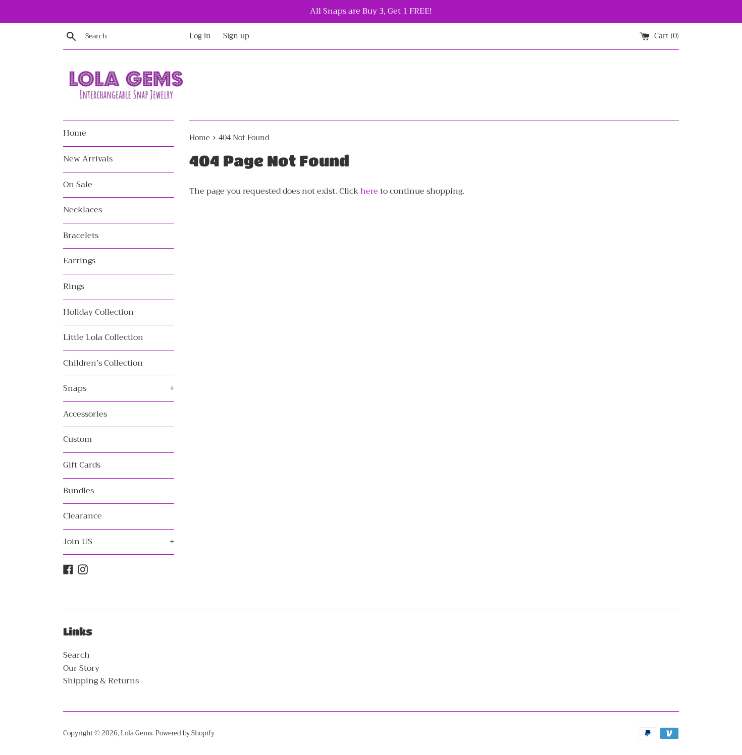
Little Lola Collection (103, 337)
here (369, 191)
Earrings (79, 261)
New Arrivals (88, 159)
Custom (77, 439)
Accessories (85, 414)
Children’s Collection (103, 363)
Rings (73, 286)
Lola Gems (136, 733)
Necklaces (82, 210)
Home (74, 133)
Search (76, 655)
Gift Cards (81, 465)
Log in (200, 36)
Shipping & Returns (101, 681)
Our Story (81, 668)
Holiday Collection (98, 312)
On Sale (77, 185)
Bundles (78, 491)
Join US (118, 542)
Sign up (236, 36)
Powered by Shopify (185, 733)
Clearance (82, 516)
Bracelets (80, 235)
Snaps (118, 388)
